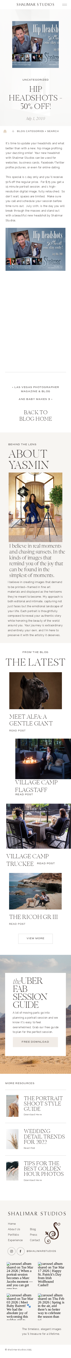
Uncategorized (35, 79)
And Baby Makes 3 (34, 399)
